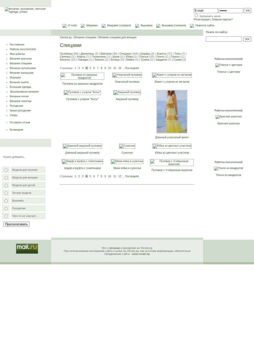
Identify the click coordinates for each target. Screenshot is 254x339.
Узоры (13, 115)
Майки (130, 59)
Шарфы (145, 53)
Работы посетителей (23, 49)
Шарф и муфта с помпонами (82, 168)
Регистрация (202, 19)
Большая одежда (20, 86)
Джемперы (87, 53)
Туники (145, 59)
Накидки (83, 59)
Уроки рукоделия (20, 110)
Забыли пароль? (222, 19)
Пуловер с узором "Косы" (82, 99)
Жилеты (65, 59)
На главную (17, 44)
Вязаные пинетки (20, 101)
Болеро (115, 59)
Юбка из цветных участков (172, 152)
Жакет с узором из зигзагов (172, 81)
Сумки (178, 59)
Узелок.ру (66, 37)
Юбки (129, 56)
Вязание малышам (21, 72)
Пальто (175, 56)
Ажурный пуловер (127, 99)
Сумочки (127, 152)
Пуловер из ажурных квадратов (82, 83)
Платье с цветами (228, 71)
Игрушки (15, 77)
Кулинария (16, 129)
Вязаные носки (19, 96)
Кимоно (99, 59)
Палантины (99, 56)
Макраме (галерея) (119, 25)
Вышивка (146, 25)
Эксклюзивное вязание (24, 91)
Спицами (125, 53)
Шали (115, 56)
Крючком (106, 53)
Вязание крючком (21, 58)
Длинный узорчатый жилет (172, 137)
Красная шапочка (229, 123)
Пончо (160, 56)
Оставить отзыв (20, 122)
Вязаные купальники (23, 68)
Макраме (92, 25)
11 (114, 68)
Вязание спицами (21, 63)
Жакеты (161, 53)
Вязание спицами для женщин (117, 37)
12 (119, 68)
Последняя (132, 68)
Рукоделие (16, 105)
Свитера (65, 56)
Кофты (81, 56)
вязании (115, 247)
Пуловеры (66, 53)
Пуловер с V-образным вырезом (172, 170)
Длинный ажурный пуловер (82, 152)
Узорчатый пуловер (127, 81)
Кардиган (161, 59)
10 (109, 68)
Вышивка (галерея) (174, 25)
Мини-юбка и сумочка (127, 168)
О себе (72, 25)
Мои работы (17, 53)
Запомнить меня (210, 16)
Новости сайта (204, 25)
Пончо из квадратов (228, 174)
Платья (143, 56)
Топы (177, 53)
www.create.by (141, 253)
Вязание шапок (19, 82)
